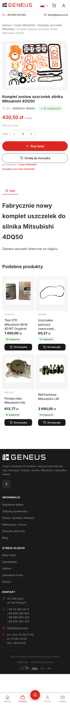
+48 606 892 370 (18, 621)
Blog (5, 537)
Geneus (6, 25)
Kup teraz (37, 146)
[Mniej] (14, 134)
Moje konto (9, 555)
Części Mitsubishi (24, 25)
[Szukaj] (35, 695)
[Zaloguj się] (64, 5)
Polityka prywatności (15, 511)
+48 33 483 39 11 (18, 609)
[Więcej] (31, 134)
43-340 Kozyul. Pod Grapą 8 (16, 600)
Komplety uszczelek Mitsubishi (18, 169)
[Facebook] (6, 484)
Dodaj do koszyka (37, 158)
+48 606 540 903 (16, 14)
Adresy (6, 568)
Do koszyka (20, 347)
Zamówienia (9, 561)
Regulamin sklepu (13, 504)
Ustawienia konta (12, 575)
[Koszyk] (54, 5)
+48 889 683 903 (18, 617)
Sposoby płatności (13, 531)
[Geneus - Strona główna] (17, 5)
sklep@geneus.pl (58, 14)
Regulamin (22, 662)
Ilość (5, 133)
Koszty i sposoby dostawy (18, 517)
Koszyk (6, 581)
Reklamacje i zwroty (14, 524)
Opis (12, 190)
